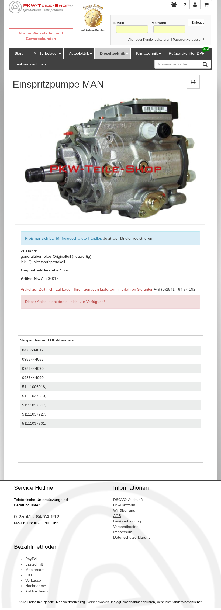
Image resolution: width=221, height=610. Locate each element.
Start (19, 53)
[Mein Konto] (185, 4)
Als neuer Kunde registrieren (149, 39)
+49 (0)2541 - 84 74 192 (174, 289)
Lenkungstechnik (29, 64)
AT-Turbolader (46, 53)
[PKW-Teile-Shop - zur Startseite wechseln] (41, 7)
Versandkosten (98, 602)
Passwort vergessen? (188, 39)
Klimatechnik (147, 53)
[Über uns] (174, 4)
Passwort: (158, 23)
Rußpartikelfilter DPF (186, 53)
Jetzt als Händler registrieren (127, 238)
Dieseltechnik (112, 53)
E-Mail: (118, 23)
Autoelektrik (79, 53)
